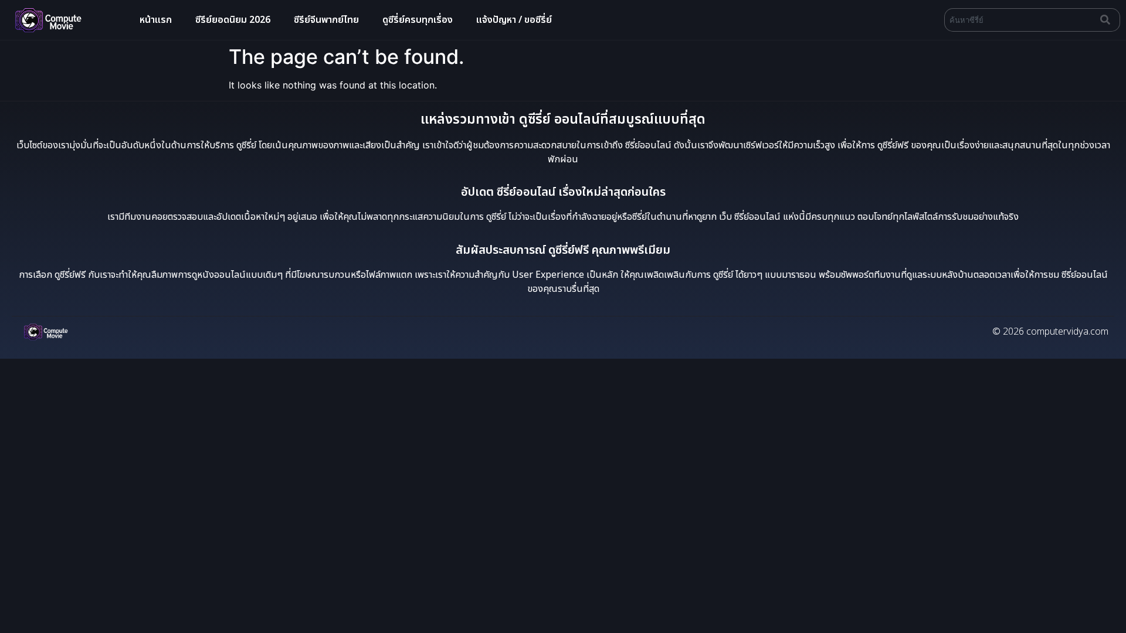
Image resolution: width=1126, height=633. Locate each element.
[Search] (1108, 20)
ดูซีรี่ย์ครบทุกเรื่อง (417, 20)
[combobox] (1020, 20)
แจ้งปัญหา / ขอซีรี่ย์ (514, 20)
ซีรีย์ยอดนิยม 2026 (232, 20)
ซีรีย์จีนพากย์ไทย (326, 20)
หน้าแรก (156, 20)
